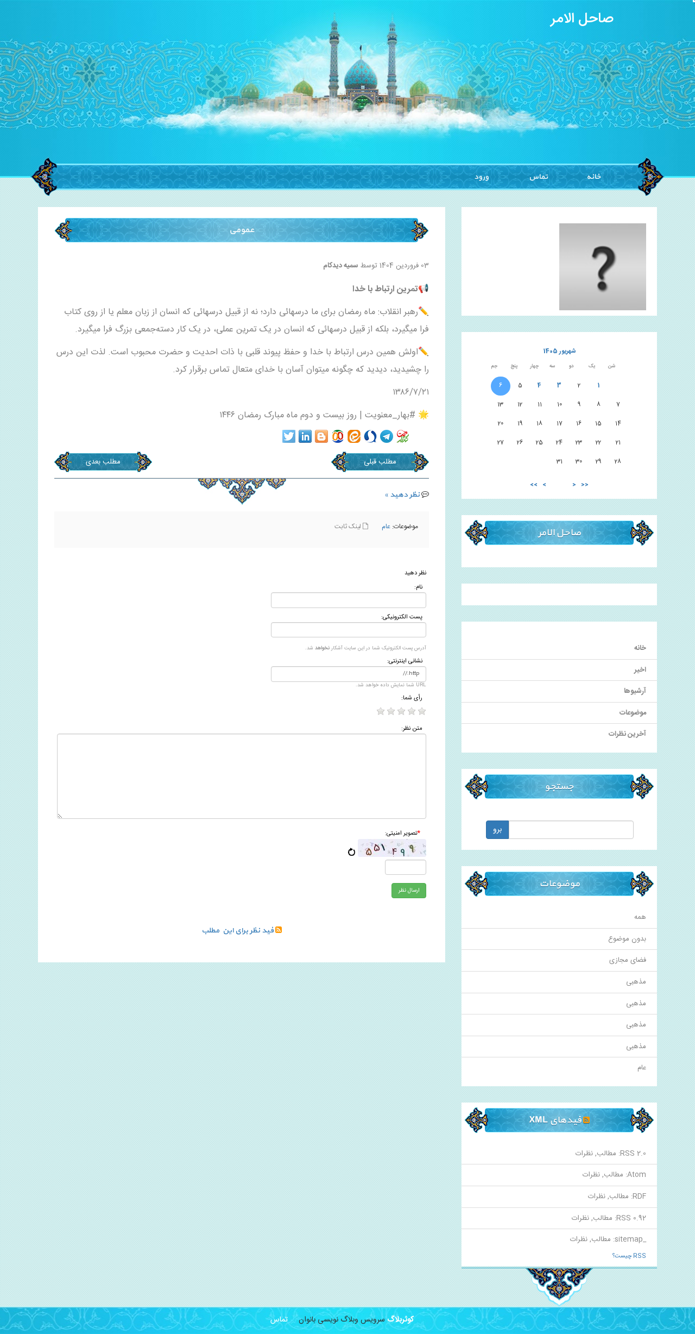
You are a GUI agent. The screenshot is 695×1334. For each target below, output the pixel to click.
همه (640, 917)
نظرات (584, 1154)
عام (386, 526)
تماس (537, 177)
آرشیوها (635, 691)
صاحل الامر (582, 19)
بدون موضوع (627, 939)
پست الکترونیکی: (401, 618)
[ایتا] (354, 436)
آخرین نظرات (627, 734)
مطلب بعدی (103, 462)
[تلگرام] (386, 436)
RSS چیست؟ (629, 1256)
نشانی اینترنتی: (404, 662)
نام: (418, 588)
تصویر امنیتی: (402, 834)
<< (585, 485)
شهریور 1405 (560, 351)
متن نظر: (411, 729)
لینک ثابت (348, 526)
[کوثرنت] (402, 436)
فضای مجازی (627, 960)
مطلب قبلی (380, 462)
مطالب (606, 1154)
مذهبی (636, 982)
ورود (481, 177)
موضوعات (633, 713)
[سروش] (370, 436)
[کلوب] (337, 436)
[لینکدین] (305, 436)
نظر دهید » (402, 494)
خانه (593, 177)
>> (534, 485)
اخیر (640, 670)
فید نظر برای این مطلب (238, 930)
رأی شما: (411, 699)
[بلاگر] (321, 436)
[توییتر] (288, 436)
